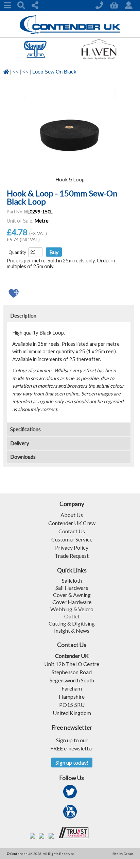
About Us (71, 515)
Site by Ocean (122, 854)
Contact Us (71, 531)
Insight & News (71, 630)
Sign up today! (71, 762)
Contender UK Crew (71, 523)
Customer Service (71, 539)
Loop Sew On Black (54, 72)
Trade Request (72, 555)
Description (23, 316)
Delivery (19, 443)
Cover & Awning (72, 594)
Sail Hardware (71, 587)
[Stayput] (35, 58)
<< (16, 72)
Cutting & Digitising (72, 623)
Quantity (17, 252)
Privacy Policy (71, 547)
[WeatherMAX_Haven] (98, 58)
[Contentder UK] (70, 32)
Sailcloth (72, 580)
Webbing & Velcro (71, 609)
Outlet (72, 616)
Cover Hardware (71, 602)
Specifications (25, 429)
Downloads (23, 457)
